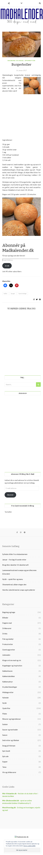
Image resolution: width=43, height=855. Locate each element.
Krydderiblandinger (9, 687)
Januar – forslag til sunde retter (14, 560)
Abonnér (10, 495)
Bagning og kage (16, 60)
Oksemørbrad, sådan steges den (14, 584)
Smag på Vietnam (8, 746)
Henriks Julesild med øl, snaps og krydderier (18, 590)
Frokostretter (7, 644)
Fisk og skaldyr (8, 639)
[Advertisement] (21, 117)
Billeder (5, 618)
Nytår (4, 703)
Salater (5, 724)
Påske (4, 714)
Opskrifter (30, 60)
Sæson (4, 735)
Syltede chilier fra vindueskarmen (14, 554)
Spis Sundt (6, 751)
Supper (5, 762)
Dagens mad (7, 623)
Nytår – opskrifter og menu (12, 579)
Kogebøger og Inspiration (12, 666)
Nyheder (5, 698)
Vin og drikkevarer (9, 772)
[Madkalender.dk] (21, 16)
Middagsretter (8, 692)
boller (5, 293)
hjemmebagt (22, 293)
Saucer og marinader (10, 730)
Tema (4, 767)
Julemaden (6, 655)
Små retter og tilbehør (10, 740)
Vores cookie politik (29, 846)
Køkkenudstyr (7, 682)
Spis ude (5, 756)
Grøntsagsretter (8, 650)
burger (13, 293)
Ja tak (7, 266)
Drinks (4, 634)
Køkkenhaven (7, 671)
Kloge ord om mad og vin (11, 660)
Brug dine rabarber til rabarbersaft (15, 565)
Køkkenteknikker (8, 676)
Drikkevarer (6, 628)
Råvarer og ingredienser (11, 719)
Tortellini (8, 512)
